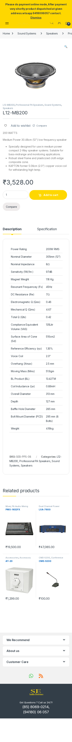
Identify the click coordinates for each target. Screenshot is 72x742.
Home (6, 33)
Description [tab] (12, 229)
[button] (65, 46)
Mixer (8, 506)
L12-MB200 (9, 105)
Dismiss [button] (35, 17)
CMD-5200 (44, 557)
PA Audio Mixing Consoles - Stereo (17, 507)
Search (52, 23)
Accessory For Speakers (18, 558)
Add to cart (50, 195)
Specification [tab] (47, 229)
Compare (41, 125)
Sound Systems (27, 33)
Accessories (12, 557)
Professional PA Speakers (29, 105)
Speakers (52, 33)
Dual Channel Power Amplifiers (49, 507)
